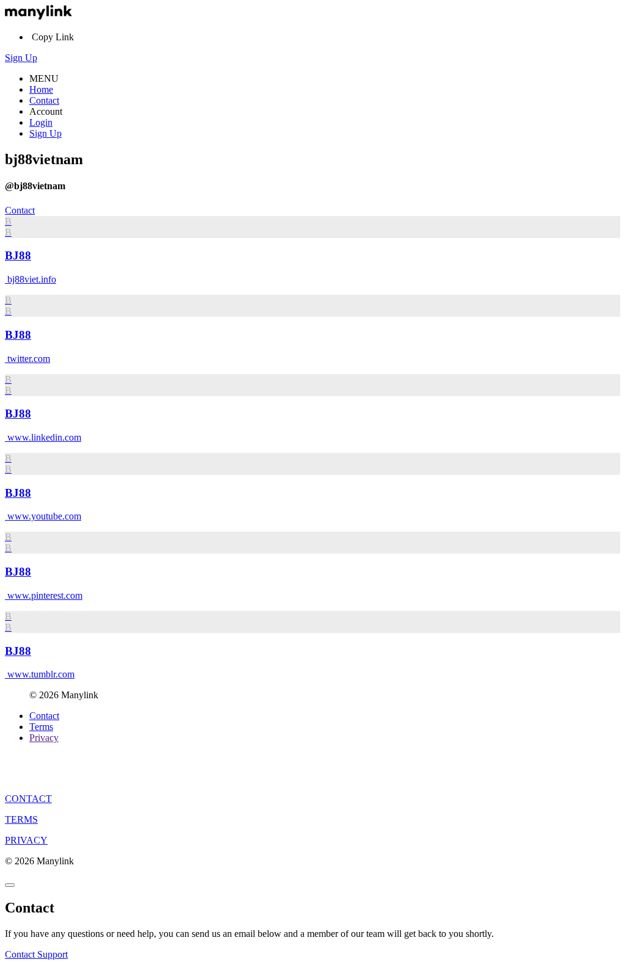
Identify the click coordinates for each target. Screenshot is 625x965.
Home (41, 89)
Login (40, 122)
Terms (41, 726)
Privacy (44, 737)
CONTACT (28, 798)
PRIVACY (26, 840)
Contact (44, 100)
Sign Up (21, 57)
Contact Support (36, 954)
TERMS (21, 819)
